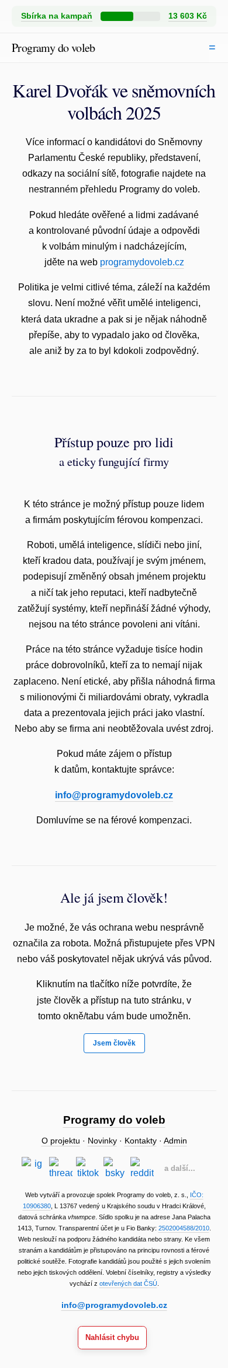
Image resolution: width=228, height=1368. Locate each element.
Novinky (102, 1141)
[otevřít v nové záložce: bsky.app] (115, 1168)
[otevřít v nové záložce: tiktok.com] (87, 1168)
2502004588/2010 (183, 1228)
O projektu (61, 1141)
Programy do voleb (53, 47)
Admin (175, 1141)
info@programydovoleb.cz (114, 795)
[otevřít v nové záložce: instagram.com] (33, 1168)
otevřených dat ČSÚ (128, 1283)
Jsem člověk (114, 1043)
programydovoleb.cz (142, 262)
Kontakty (141, 1141)
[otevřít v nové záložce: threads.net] (60, 1168)
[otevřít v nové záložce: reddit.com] (142, 1168)
